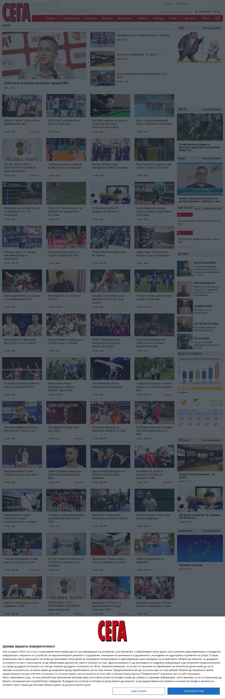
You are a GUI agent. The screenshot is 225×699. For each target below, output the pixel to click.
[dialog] (112, 658)
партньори (32, 651)
